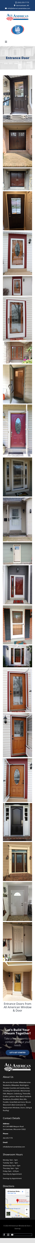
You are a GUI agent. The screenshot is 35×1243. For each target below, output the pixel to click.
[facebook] (4, 1235)
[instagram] (8, 1235)
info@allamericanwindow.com (14, 1147)
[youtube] (12, 1235)
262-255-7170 (8, 1138)
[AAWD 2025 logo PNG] (17, 24)
